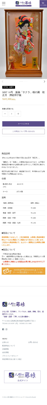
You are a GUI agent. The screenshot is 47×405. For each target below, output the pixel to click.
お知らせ (5, 342)
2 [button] (26, 83)
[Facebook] (3, 329)
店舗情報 (5, 349)
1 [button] (21, 83)
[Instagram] (6, 329)
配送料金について (8, 345)
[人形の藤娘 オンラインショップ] (23, 3)
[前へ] (2, 81)
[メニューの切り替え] (3, 3)
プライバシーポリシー (10, 356)
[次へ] (44, 81)
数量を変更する (7, 109)
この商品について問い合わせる (23, 131)
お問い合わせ (33, 342)
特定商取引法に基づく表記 (11, 359)
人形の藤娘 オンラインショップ (16, 397)
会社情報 (5, 352)
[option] (23, 43)
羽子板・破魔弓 (8, 87)
